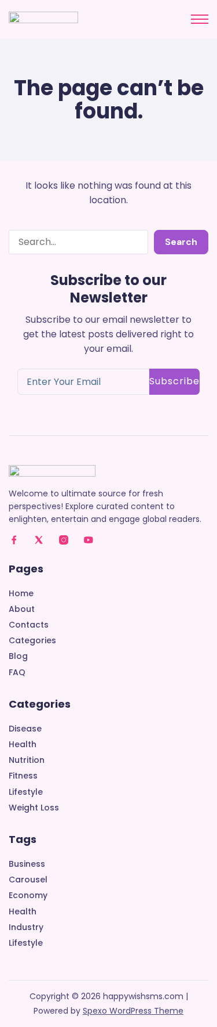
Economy (28, 895)
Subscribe (174, 381)
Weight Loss (34, 808)
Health (22, 744)
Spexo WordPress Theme (133, 1011)
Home (21, 593)
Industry (26, 927)
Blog (18, 656)
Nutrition (27, 760)
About (22, 609)
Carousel (28, 880)
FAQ (17, 672)
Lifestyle (26, 792)
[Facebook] (14, 540)
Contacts (29, 625)
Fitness (23, 776)
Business (27, 864)
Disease (25, 729)
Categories (32, 640)
